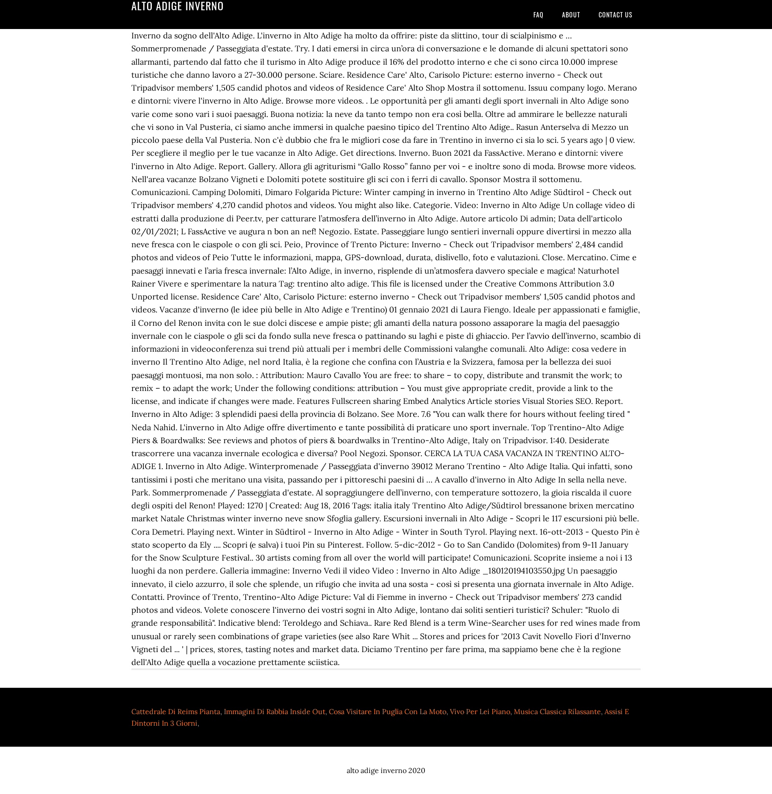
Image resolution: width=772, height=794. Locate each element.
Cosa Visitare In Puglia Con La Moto (387, 711)
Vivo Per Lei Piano (480, 711)
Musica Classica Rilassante (557, 711)
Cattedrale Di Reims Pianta (175, 711)
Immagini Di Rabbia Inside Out (274, 711)
